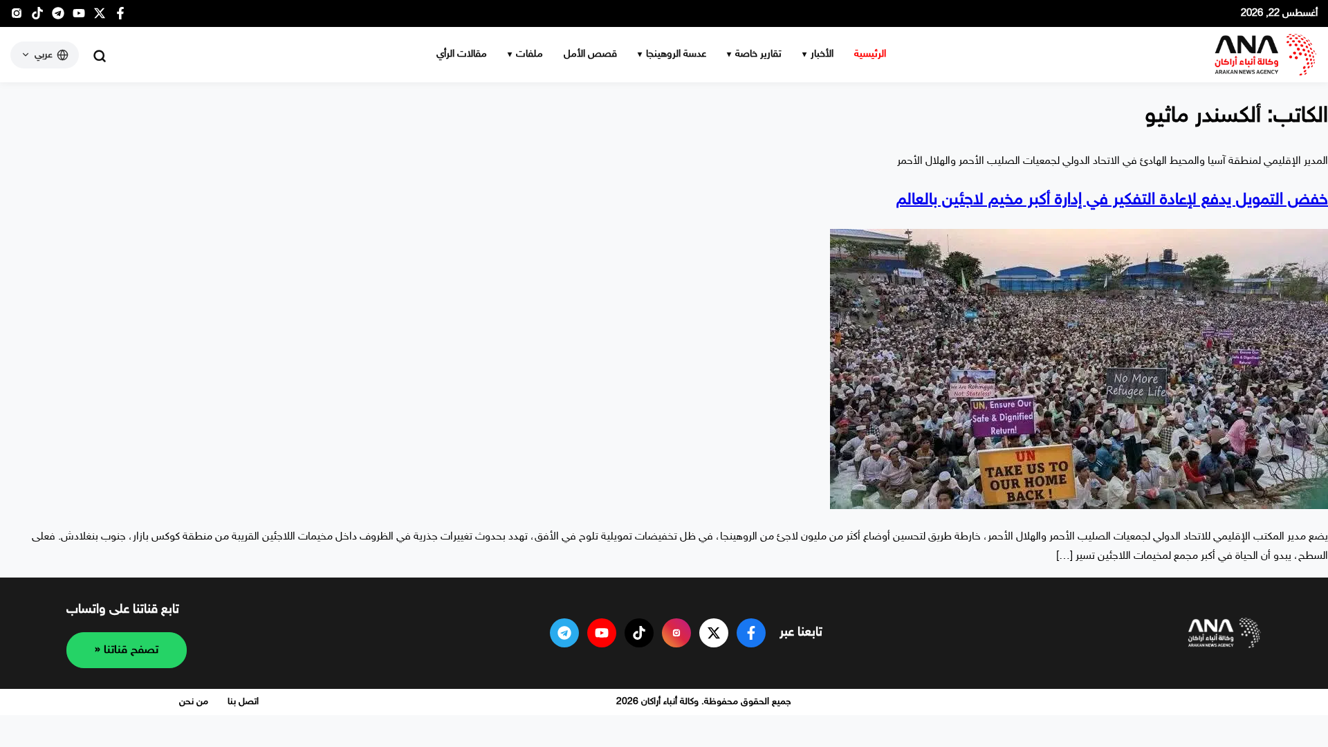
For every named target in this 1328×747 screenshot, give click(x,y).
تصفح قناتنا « (126, 650)
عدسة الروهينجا (676, 54)
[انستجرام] (16, 17)
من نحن (193, 702)
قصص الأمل (590, 54)
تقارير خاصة (758, 54)
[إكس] (713, 632)
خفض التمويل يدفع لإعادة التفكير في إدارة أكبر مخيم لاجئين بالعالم (1112, 200)
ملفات (529, 54)
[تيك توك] (37, 17)
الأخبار (822, 54)
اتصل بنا (243, 702)
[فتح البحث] (99, 56)
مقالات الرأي (461, 54)
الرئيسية (870, 54)
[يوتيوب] (79, 17)
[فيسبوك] (120, 17)
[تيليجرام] (58, 17)
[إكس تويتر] (99, 17)
